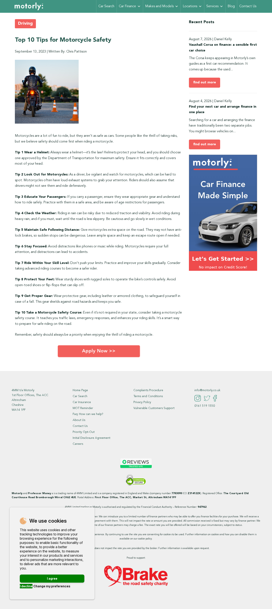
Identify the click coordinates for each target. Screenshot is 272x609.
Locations (190, 6)
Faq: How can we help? (88, 414)
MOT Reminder (83, 408)
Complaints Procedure (148, 390)
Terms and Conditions (148, 396)
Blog (231, 6)
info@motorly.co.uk (207, 390)
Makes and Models (159, 6)
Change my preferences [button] (51, 586)
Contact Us (247, 6)
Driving (25, 23)
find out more (204, 82)
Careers (78, 443)
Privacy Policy (142, 402)
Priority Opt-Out (84, 432)
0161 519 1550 (204, 405)
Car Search (106, 6)
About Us (79, 420)
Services (212, 6)
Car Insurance (82, 402)
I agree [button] (52, 578)
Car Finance (127, 6)
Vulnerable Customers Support (153, 408)
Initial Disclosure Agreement (91, 437)
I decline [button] (26, 586)
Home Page (80, 390)
